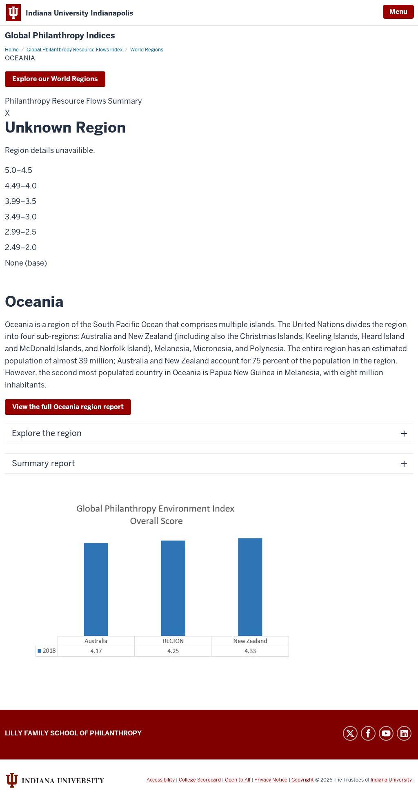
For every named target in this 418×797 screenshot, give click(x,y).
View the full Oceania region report (68, 407)
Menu (398, 11)
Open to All (237, 780)
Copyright (302, 780)
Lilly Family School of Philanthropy (73, 733)
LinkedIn (404, 733)
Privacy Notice (270, 780)
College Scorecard (200, 780)
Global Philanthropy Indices (60, 35)
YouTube (386, 733)
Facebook (368, 733)
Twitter (350, 733)
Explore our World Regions (55, 79)
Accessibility (161, 780)
